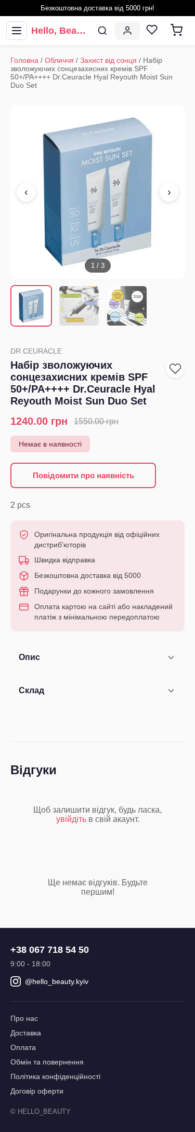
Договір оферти (36, 1091)
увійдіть (71, 819)
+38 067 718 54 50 (49, 950)
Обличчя (59, 60)
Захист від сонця (108, 60)
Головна (24, 60)
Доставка (25, 1033)
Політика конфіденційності (55, 1076)
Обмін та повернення (47, 1062)
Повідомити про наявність (83, 475)
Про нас (24, 1018)
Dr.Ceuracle (36, 351)
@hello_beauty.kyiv (56, 981)
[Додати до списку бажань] (175, 368)
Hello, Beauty (60, 30)
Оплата (23, 1047)
